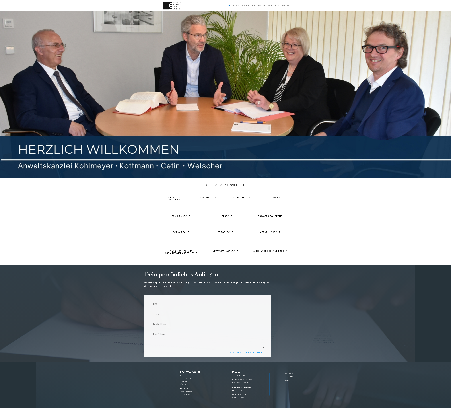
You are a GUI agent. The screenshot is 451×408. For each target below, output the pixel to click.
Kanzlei (236, 5)
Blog (277, 5)
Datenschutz (289, 373)
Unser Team (247, 5)
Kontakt (285, 5)
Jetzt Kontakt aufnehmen (245, 352)
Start (228, 5)
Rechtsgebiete (264, 5)
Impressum (289, 376)
